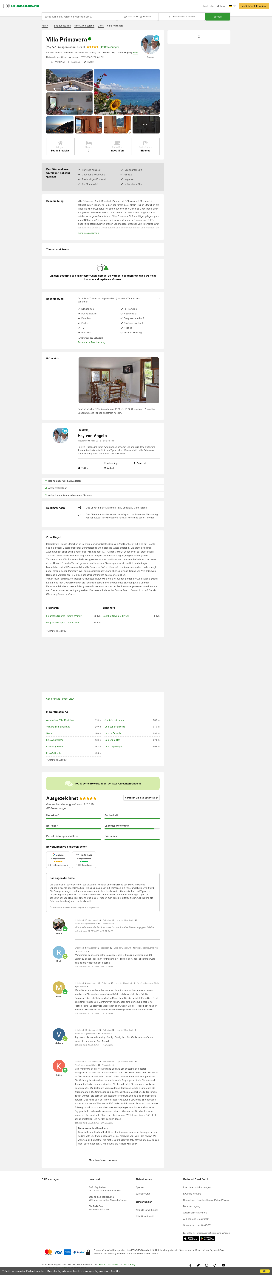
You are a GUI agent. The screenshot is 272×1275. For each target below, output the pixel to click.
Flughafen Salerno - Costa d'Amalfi (64, 615)
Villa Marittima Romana (58, 726)
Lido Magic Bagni (113, 746)
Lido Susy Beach (54, 746)
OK (264, 1271)
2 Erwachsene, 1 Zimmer (183, 16)
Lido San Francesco (115, 726)
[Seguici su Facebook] (191, 1265)
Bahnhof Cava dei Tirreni (116, 615)
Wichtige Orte (143, 1193)
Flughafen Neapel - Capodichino (62, 622)
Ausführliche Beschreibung (91, 342)
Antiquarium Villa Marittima (60, 720)
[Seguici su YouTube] (223, 1265)
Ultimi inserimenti (145, 1216)
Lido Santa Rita (112, 739)
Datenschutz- (112, 1264)
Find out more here (36, 1271)
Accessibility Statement (195, 1212)
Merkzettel (208, 6)
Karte (135, 52)
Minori (101, 25)
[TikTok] (214, 1265)
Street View (68, 698)
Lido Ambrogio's (54, 739)
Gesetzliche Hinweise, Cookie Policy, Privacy (206, 1199)
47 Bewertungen (110, 47)
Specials (140, 1187)
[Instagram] (206, 1265)
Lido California (53, 753)
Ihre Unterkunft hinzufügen (254, 5)
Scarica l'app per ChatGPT (197, 1225)
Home (45, 25)
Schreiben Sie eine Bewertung (140, 797)
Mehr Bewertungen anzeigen (103, 1159)
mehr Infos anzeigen (88, 232)
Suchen (218, 16)
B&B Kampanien (62, 25)
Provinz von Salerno (84, 25)
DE (234, 6)
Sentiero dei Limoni (114, 720)
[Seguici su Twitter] (198, 1265)
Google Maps (53, 698)
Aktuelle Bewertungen (147, 1209)
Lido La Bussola (113, 733)
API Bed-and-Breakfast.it (196, 1218)
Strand (49, 733)
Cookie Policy (129, 1264)
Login (223, 6)
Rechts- (102, 1264)
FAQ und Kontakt (192, 1193)
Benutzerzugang (191, 1206)
